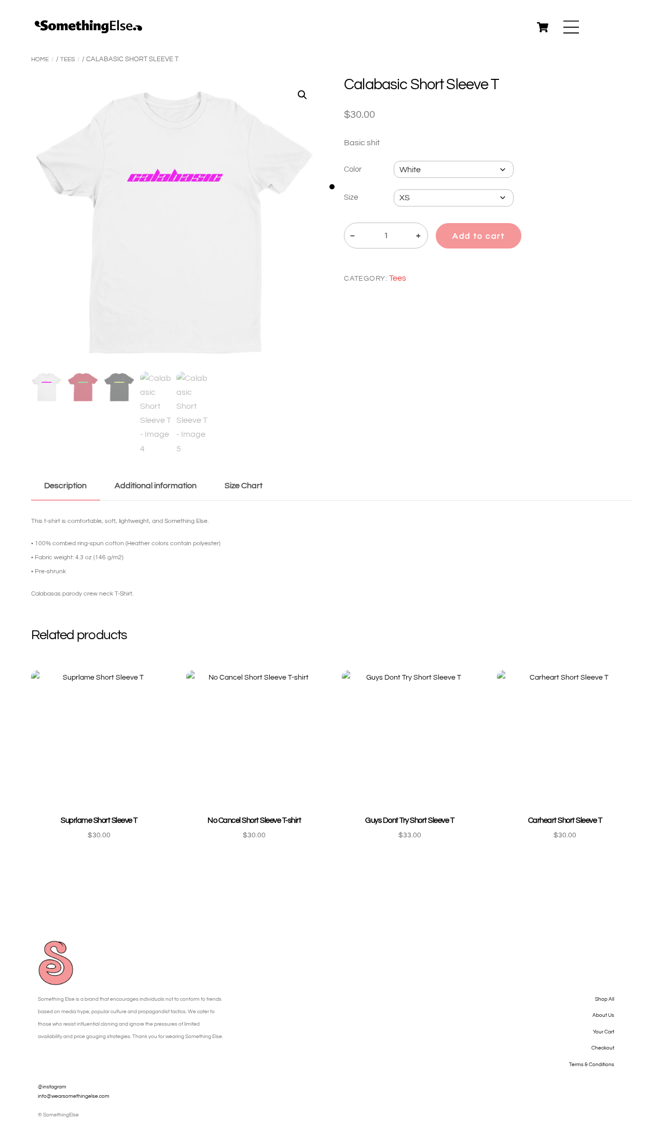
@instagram (52, 1086)
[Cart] (542, 27)
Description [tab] (65, 485)
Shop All (604, 999)
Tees (67, 59)
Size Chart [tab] (243, 485)
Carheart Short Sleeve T (565, 820)
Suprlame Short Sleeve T (99, 820)
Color (353, 169)
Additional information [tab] (156, 485)
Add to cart (478, 236)
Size (351, 197)
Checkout (602, 1048)
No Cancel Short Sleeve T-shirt (254, 820)
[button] (302, 95)
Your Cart (603, 1031)
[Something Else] (88, 30)
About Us (603, 1015)
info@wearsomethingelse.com (73, 1096)
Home (40, 59)
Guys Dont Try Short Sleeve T (409, 820)
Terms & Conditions (591, 1064)
